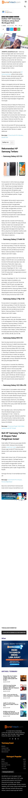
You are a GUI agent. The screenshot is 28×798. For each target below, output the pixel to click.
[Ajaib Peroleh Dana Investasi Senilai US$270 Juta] (23, 705)
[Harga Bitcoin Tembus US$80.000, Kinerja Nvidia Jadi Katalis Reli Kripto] (23, 678)
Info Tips (11, 16)
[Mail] (15, 739)
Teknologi (16, 16)
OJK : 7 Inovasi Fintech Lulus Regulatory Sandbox (11, 695)
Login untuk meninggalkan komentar (14, 632)
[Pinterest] (15, 29)
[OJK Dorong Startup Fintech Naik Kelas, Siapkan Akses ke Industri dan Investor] (23, 687)
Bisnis (7, 16)
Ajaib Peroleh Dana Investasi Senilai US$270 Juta (10, 704)
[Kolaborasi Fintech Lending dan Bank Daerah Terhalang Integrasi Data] (23, 714)
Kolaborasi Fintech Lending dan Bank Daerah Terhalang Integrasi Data (11, 713)
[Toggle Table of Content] (11, 142)
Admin (4, 25)
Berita (3, 16)
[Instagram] (13, 739)
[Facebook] (8, 29)
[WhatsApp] (18, 29)
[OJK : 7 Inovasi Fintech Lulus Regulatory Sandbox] (23, 697)
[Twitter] (11, 29)
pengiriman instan (11, 447)
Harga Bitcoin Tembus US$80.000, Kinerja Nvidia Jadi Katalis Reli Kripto (10, 678)
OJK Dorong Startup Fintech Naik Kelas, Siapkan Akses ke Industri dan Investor (11, 687)
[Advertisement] (14, 563)
